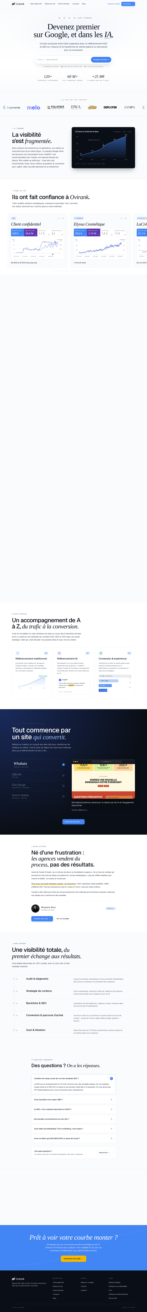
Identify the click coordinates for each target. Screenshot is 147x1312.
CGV (110, 1290)
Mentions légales (114, 1282)
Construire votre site (73, 822)
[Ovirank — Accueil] (18, 3)
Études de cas (50, 4)
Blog (83, 4)
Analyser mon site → (101, 60)
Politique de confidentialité (118, 1286)
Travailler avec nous (42, 919)
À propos (75, 4)
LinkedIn (84, 1290)
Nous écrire (104, 1152)
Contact (83, 1286)
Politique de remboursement (118, 1294)
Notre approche (36, 4)
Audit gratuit (128, 4)
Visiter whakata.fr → (80, 810)
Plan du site (113, 1298)
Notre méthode (63, 4)
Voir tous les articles (124, 1187)
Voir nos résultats (62, 919)
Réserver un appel (114, 4)
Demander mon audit (73, 1259)
